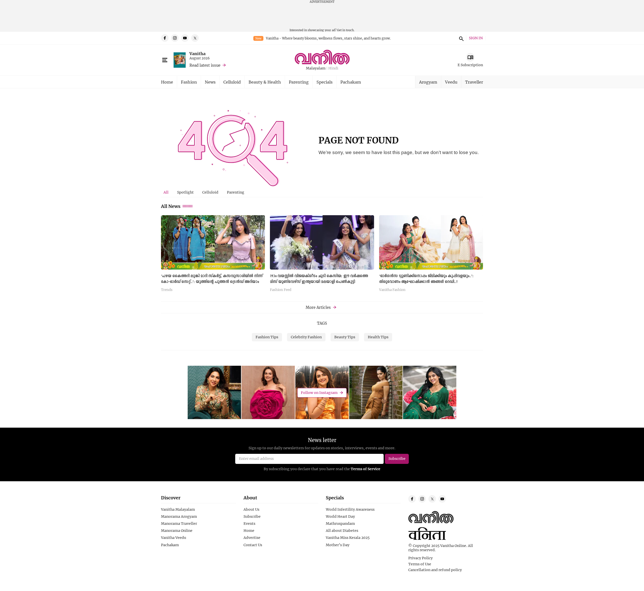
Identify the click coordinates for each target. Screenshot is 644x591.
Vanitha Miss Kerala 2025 (348, 537)
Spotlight (185, 192)
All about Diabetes (342, 530)
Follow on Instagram (319, 392)
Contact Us (253, 545)
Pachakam (350, 82)
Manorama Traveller (179, 523)
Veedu (451, 82)
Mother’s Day (337, 545)
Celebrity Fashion (306, 337)
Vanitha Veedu (173, 537)
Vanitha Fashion (392, 290)
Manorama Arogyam (179, 516)
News (210, 82)
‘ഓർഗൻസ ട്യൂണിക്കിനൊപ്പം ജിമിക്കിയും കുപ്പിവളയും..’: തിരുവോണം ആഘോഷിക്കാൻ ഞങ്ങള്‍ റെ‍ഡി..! (426, 279)
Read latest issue (204, 65)
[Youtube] (185, 38)
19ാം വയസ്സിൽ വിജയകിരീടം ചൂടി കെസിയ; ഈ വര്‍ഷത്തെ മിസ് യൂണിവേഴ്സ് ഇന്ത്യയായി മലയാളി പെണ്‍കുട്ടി (319, 279)
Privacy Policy (420, 558)
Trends (167, 290)
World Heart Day (340, 516)
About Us (251, 509)
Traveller (474, 82)
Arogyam (428, 82)
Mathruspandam (340, 523)
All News (170, 206)
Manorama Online (176, 530)
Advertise (252, 537)
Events (249, 523)
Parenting (299, 82)
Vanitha (197, 53)
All (166, 192)
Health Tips (378, 337)
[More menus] (165, 60)
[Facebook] (165, 38)
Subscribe (252, 516)
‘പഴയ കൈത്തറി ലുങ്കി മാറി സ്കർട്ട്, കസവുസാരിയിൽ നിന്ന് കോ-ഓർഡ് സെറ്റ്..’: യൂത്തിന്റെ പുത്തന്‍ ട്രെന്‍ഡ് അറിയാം (212, 279)
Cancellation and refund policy (435, 570)
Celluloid (232, 82)
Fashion (189, 82)
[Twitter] (195, 38)
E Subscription (470, 64)
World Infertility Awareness (350, 509)
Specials (324, 82)
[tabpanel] (322, 255)
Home (167, 82)
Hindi (333, 68)
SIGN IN (476, 38)
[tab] (166, 192)
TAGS (322, 323)
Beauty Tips (344, 337)
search (461, 38)
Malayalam (316, 68)
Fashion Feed (280, 290)
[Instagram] (175, 38)
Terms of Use (419, 564)
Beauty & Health (265, 82)
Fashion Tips (267, 337)
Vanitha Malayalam (178, 509)
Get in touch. (345, 30)
